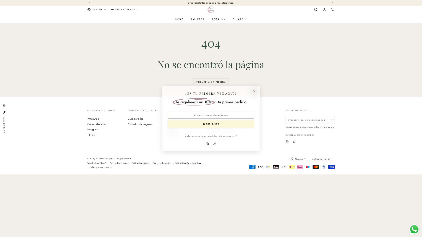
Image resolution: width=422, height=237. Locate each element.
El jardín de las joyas (105, 158)
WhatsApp (93, 119)
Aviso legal (196, 163)
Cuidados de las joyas (140, 124)
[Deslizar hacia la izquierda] (90, 3)
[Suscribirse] (333, 119)
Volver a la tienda (211, 82)
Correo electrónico (97, 124)
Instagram (92, 129)
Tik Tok (91, 135)
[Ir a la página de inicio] (211, 9)
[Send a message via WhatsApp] (414, 229)
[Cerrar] (254, 91)
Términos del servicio (162, 163)
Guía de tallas (135, 119)
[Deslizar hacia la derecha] (332, 3)
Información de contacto (101, 167)
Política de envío (182, 163)
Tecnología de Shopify (96, 163)
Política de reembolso (119, 163)
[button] (315, 9)
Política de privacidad (141, 163)
